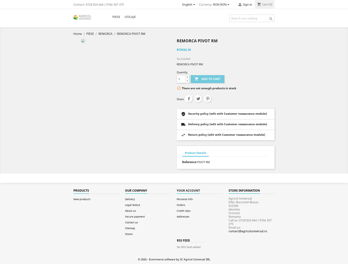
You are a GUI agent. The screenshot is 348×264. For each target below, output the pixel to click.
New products (81, 199)
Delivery (130, 199)
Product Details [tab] (195, 153)
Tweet (198, 98)
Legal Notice (132, 205)
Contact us (131, 222)
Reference (189, 162)
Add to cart (207, 79)
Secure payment (135, 216)
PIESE (116, 17)
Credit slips (183, 210)
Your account (188, 191)
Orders (181, 205)
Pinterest (207, 98)
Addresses (183, 216)
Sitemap (130, 228)
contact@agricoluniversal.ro (248, 231)
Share (188, 98)
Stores (129, 234)
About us (130, 210)
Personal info (185, 199)
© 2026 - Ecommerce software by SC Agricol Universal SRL (174, 259)
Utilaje (130, 17)
